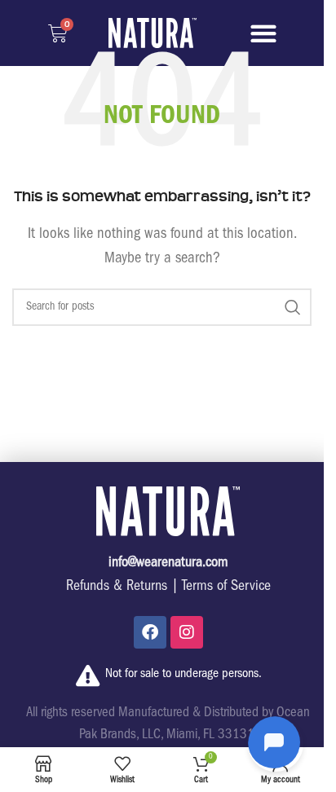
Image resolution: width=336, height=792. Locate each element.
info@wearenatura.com (168, 564)
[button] (264, 33)
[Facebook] (150, 632)
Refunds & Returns (116, 587)
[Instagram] (186, 632)
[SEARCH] (293, 307)
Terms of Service (226, 587)
